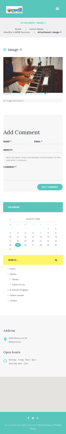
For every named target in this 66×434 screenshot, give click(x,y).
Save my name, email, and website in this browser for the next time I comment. (33, 159)
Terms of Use (43, 425)
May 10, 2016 (17, 94)
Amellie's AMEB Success (17, 32)
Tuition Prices (18, 284)
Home (18, 29)
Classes (13, 274)
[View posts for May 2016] (10, 219)
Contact (13, 300)
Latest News (36, 29)
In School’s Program (19, 290)
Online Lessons (17, 295)
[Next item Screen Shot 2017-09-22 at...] (48, 75)
